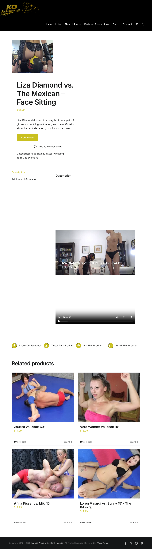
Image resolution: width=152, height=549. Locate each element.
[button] (143, 24)
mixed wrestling (55, 153)
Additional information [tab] (24, 179)
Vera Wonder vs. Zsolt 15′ (99, 427)
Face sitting (37, 153)
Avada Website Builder (43, 543)
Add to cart (27, 137)
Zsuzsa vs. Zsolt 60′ (29, 427)
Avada (60, 543)
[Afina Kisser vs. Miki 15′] (43, 473)
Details (69, 442)
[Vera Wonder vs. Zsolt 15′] (109, 397)
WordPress (102, 543)
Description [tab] (18, 172)
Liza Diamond (30, 157)
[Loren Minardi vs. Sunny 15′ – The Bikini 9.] (109, 473)
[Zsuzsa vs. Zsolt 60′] (43, 397)
